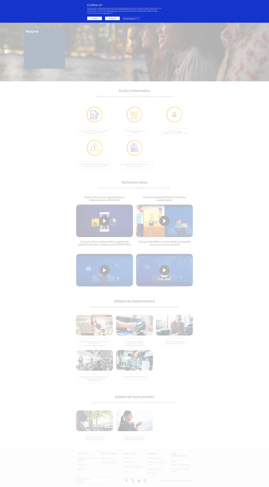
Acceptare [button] (95, 18)
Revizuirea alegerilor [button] (130, 18)
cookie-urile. (106, 13)
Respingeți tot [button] (112, 18)
